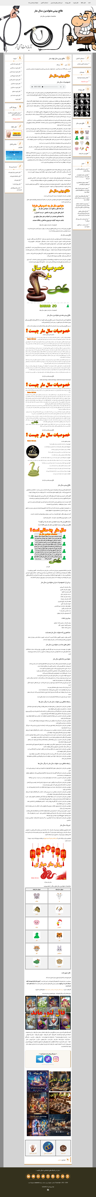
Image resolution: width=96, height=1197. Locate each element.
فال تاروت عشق (16, 91)
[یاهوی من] (67, 1176)
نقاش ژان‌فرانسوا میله (82, 77)
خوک (36, 927)
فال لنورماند (65, 973)
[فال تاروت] (60, 1081)
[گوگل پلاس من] (38, 1176)
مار (36, 940)
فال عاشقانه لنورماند (15, 176)
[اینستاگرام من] (53, 1176)
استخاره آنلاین (44, 2)
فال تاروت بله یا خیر (15, 95)
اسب (36, 914)
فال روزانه (67, 2)
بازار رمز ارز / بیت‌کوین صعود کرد (83, 225)
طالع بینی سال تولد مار (57, 58)
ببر (59, 940)
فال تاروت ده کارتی (15, 87)
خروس (59, 927)
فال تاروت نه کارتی (15, 83)
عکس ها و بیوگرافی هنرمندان (16, 189)
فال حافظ (83, 2)
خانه (89, 2)
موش (36, 901)
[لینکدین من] (28, 1176)
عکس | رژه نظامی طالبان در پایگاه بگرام (82, 170)
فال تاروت (75, 2)
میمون (59, 966)
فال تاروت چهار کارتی (15, 71)
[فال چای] (60, 1125)
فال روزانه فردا (16, 184)
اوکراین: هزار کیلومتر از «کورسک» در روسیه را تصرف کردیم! (82, 176)
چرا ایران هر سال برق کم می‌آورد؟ (82, 220)
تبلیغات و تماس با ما (33, 2)
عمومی (59, 1160)
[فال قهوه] (60, 1103)
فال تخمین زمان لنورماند (14, 172)
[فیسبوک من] (58, 1176)
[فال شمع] (38, 1103)
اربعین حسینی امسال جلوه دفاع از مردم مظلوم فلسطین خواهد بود (82, 190)
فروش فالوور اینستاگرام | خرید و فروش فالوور (15, 113)
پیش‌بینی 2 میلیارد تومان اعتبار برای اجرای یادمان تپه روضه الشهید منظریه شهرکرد (82, 205)
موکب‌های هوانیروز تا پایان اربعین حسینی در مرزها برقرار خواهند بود (82, 198)
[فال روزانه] (38, 1081)
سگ (59, 914)
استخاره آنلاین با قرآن (82, 64)
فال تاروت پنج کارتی (15, 75)
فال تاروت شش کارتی (14, 79)
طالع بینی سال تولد (83, 153)
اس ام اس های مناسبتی (56, 2)
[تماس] (48, 1176)
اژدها (36, 966)
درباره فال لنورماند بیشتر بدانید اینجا (54, 989)
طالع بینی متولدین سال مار (48, 10)
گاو (36, 953)
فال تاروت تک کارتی (15, 64)
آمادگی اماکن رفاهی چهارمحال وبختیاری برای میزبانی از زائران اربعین (83, 213)
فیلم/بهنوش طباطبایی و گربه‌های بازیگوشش (83, 183)
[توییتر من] (43, 1176)
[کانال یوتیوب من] (33, 1176)
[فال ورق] (38, 1125)
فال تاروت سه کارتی (15, 67)
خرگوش (59, 953)
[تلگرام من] (62, 1176)
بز (59, 901)
